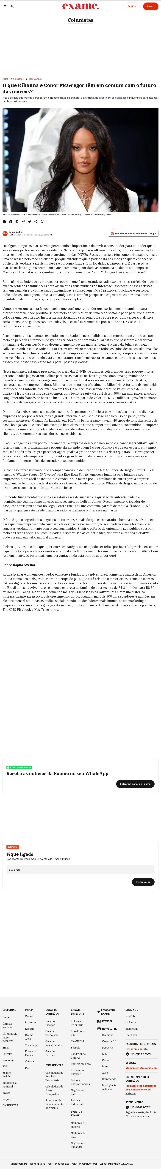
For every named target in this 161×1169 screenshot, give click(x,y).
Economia (8, 1060)
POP (27, 1067)
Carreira (7, 1053)
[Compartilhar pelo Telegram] (23, 222)
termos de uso (37, 1164)
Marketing (31, 1022)
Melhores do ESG (78, 1134)
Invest (6, 1092)
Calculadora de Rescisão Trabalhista (54, 1076)
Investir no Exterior (77, 1072)
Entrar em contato (136, 1049)
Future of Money (30, 1053)
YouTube (130, 1016)
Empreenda (109, 1079)
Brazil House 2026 (78, 1033)
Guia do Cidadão (50, 1023)
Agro (105, 1072)
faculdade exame (108, 1011)
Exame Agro (29, 1036)
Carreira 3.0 (109, 1041)
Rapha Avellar (35, 78)
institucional (19, 1164)
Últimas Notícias (7, 1025)
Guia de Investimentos (54, 1043)
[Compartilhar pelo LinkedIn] (17, 222)
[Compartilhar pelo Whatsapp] (4, 222)
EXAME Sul (77, 1041)
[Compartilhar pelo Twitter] (29, 222)
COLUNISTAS (10, 1105)
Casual (29, 1016)
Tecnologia (31, 1045)
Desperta (107, 1047)
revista (107, 1021)
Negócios (8, 1099)
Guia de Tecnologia (51, 1033)
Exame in (107, 1035)
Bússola (75, 1047)
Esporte (29, 1028)
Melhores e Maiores (77, 1124)
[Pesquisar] (12, 6)
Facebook (131, 1035)
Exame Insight (7, 1074)
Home (5, 78)
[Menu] (5, 6)
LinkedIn (130, 1022)
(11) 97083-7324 (140, 1107)
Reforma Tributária (77, 1023)
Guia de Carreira (50, 1053)
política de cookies (58, 1164)
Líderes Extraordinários (80, 1082)
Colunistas (80, 20)
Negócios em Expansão (78, 1145)
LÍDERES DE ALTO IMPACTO (10, 1037)
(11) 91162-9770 (140, 1054)
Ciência (29, 1061)
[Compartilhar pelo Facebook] (11, 222)
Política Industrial (77, 1102)
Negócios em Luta (78, 1092)
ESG (5, 1066)
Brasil (6, 1047)
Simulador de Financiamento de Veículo (54, 1104)
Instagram (131, 1028)
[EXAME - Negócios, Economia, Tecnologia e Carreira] (80, 6)
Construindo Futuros (78, 1055)
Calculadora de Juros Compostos (54, 1090)
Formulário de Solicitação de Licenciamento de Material (141, 1089)
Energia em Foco (81, 1063)
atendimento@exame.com (141, 1068)
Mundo (29, 1009)
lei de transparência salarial (116, 1164)
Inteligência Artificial (10, 1084)
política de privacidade (84, 1164)
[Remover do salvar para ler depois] (42, 222)
